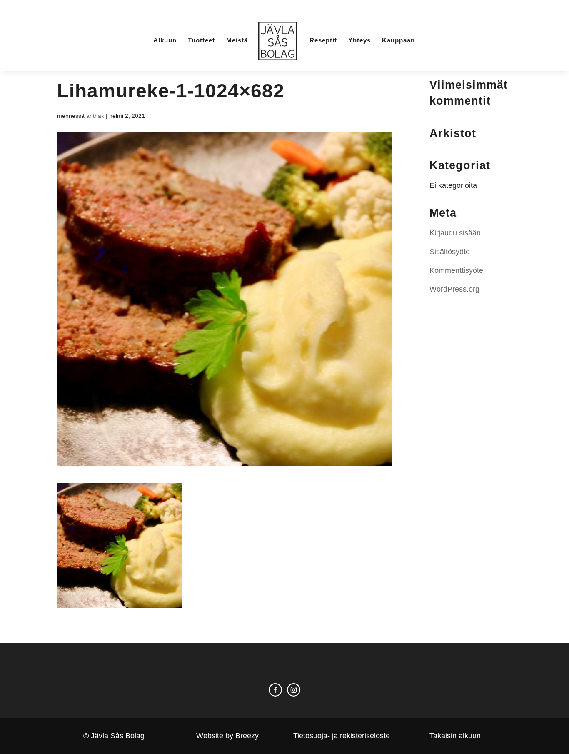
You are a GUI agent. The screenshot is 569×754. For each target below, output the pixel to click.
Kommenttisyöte (456, 270)
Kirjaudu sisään (455, 233)
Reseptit (323, 40)
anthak (95, 115)
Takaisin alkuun (455, 736)
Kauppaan (398, 40)
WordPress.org (454, 289)
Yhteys (359, 40)
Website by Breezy (227, 736)
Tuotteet (201, 40)
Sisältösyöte (449, 251)
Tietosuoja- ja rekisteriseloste (341, 736)
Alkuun (165, 40)
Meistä (237, 40)
